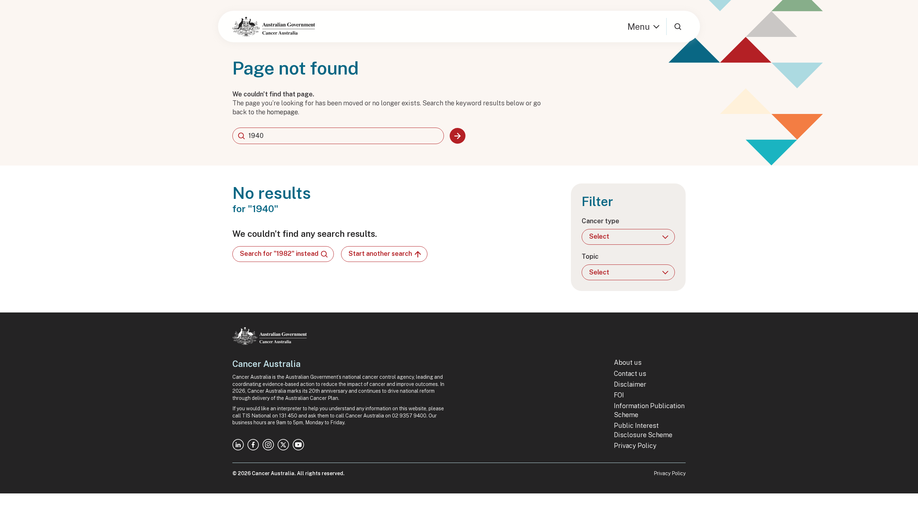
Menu (639, 27)
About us (628, 362)
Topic (590, 256)
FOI (619, 395)
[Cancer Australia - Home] (273, 26)
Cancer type (600, 221)
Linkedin (238, 444)
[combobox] (338, 136)
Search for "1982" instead (279, 253)
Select (599, 236)
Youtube (298, 444)
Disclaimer (630, 384)
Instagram (268, 444)
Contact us (630, 373)
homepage (282, 112)
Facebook (253, 444)
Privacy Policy (635, 445)
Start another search (380, 253)
